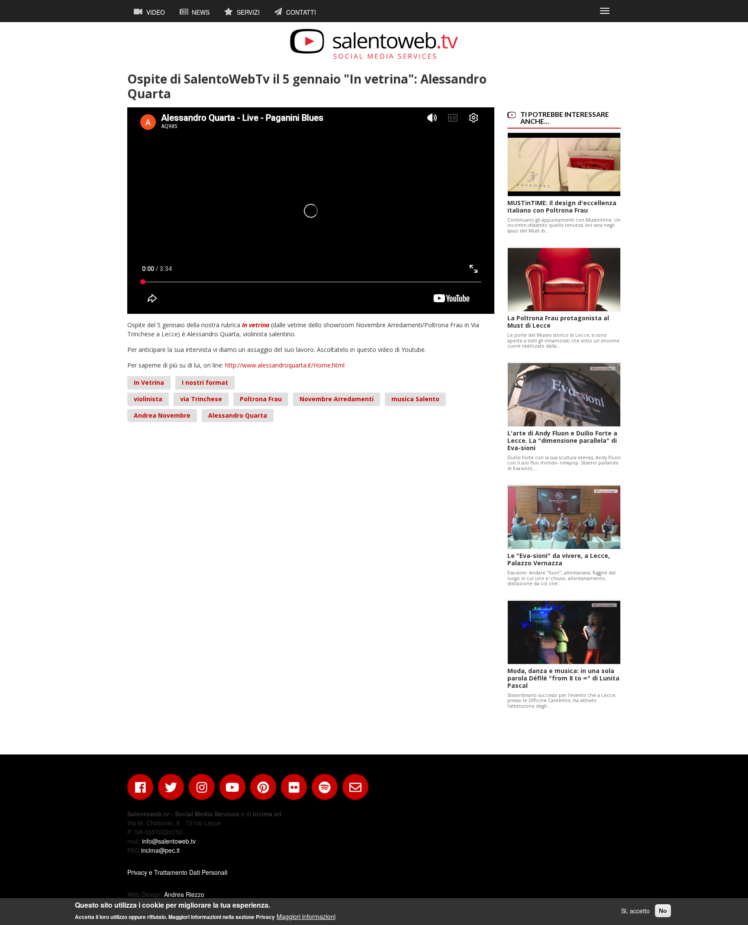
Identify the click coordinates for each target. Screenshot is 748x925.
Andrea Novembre (162, 415)
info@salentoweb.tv (169, 841)
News (200, 12)
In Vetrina (149, 382)
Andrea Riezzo (184, 894)
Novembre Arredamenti (337, 399)
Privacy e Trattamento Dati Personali (177, 872)
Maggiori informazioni (306, 916)
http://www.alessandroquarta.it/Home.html (285, 365)
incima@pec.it (160, 850)
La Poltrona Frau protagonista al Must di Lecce (558, 321)
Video (155, 12)
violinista (148, 399)
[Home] (374, 44)
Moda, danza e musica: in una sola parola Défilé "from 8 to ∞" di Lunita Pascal (563, 678)
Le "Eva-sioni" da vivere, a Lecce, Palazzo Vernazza (558, 559)
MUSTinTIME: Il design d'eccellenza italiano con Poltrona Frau (561, 206)
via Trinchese (201, 399)
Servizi (247, 12)
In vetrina (255, 325)
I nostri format (205, 382)
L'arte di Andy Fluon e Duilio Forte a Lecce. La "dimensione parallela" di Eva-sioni (562, 440)
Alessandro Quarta (237, 415)
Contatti (300, 12)
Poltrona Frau (261, 399)
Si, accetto (635, 910)
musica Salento (415, 399)
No (663, 910)
